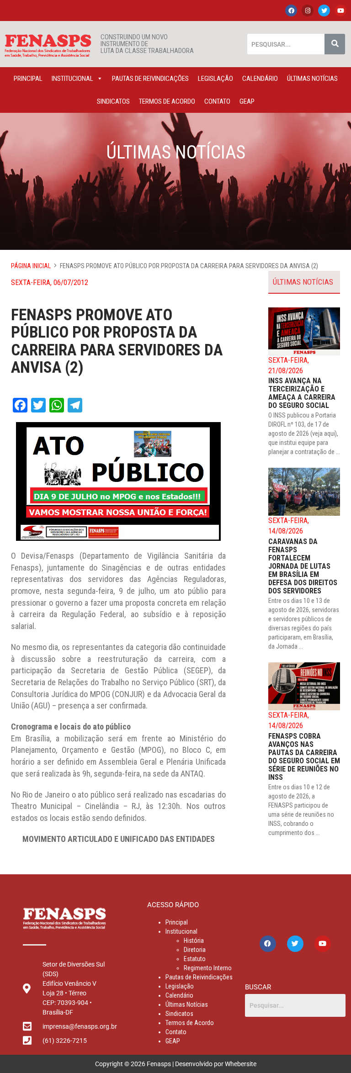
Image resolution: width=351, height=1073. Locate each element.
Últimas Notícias (312, 78)
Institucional (72, 78)
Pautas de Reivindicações (150, 78)
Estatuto (195, 958)
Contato (217, 101)
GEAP (247, 101)
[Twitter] (324, 10)
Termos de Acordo (167, 101)
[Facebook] (291, 10)
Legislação (215, 78)
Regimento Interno (208, 968)
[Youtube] (340, 10)
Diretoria (195, 949)
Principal (28, 78)
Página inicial (31, 266)
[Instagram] (308, 10)
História (194, 940)
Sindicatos (113, 101)
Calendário (260, 78)
